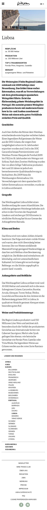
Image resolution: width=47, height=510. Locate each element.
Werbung (23, 481)
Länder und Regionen (13, 356)
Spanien (11, 431)
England (12, 375)
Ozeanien (9, 447)
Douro (14, 411)
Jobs (23, 478)
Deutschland (14, 372)
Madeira (15, 416)
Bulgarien (12, 370)
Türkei (11, 434)
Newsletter (23, 463)
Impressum (23, 489)
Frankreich (13, 377)
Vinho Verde (17, 418)
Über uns (23, 470)
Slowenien (12, 429)
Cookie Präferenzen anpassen (23, 499)
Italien (11, 385)
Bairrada (15, 406)
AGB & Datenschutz (24, 492)
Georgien (12, 380)
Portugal (12, 400)
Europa (8, 367)
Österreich (13, 398)
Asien (7, 364)
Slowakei (12, 426)
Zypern (11, 439)
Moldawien (13, 395)
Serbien (11, 424)
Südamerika (10, 449)
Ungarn (11, 436)
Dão (13, 408)
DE (41, 4)
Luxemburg (13, 390)
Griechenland (14, 382)
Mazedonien (13, 393)
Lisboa (14, 413)
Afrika (8, 362)
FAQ (23, 496)
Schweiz (11, 421)
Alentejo (15, 403)
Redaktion (23, 474)
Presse (23, 485)
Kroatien (12, 388)
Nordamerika (11, 444)
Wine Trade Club (23, 467)
